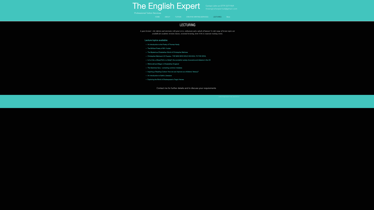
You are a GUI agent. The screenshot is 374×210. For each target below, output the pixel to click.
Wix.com (238, 96)
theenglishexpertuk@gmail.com (221, 9)
